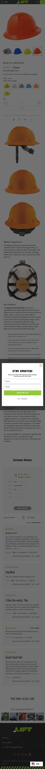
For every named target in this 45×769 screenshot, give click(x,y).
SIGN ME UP (22, 393)
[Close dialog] (40, 365)
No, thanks (22, 399)
